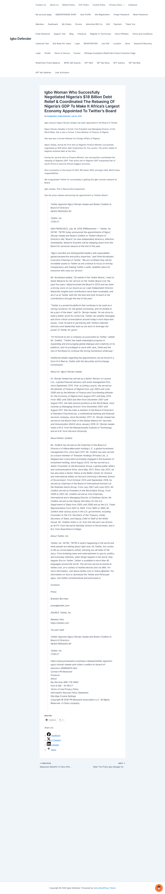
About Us (54, 5)
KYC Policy (84, 5)
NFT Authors (119, 63)
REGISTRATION (90, 43)
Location (117, 43)
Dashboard (53, 24)
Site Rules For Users (62, 43)
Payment (118, 24)
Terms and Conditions (142, 34)
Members (40, 24)
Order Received (43, 34)
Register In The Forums (100, 34)
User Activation (62, 72)
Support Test (60, 34)
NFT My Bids (134, 63)
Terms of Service (62, 53)
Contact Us (41, 5)
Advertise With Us (94, 24)
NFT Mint (89, 63)
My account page (44, 14)
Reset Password (140, 14)
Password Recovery (143, 43)
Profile (47, 53)
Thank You (130, 24)
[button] (123, 5)
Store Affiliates (122, 34)
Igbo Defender (20, 38)
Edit (108, 24)
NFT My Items (103, 63)
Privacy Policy (115, 5)
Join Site (105, 43)
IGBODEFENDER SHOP (65, 14)
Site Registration (102, 14)
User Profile (85, 14)
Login (77, 43)
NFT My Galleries (43, 72)
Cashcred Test (42, 43)
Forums (78, 24)
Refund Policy (68, 5)
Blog (71, 34)
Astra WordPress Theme (105, 888)
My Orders (66, 24)
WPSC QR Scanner (72, 63)
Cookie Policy (99, 5)
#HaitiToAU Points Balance (48, 63)
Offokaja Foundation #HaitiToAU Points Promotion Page (109, 53)
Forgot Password (121, 14)
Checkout (132, 5)
